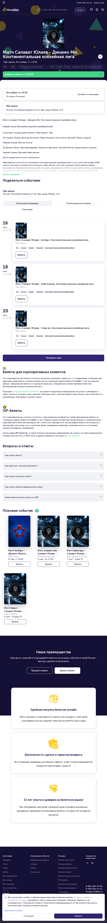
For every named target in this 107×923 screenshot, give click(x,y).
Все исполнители (10, 888)
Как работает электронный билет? (21, 466)
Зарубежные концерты (40, 860)
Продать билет (39, 670)
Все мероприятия (10, 876)
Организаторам (64, 872)
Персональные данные (67, 888)
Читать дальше (11, 174)
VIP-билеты (62, 880)
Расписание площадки (27, 203)
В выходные (35, 872)
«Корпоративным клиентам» (26, 391)
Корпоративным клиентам (69, 876)
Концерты (7, 860)
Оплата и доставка (66, 860)
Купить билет (67, 670)
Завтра (33, 868)
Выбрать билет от (19, 74)
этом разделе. (73, 436)
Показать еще (53, 357)
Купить (21, 255)
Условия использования (67, 884)
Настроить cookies (13, 910)
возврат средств (62, 765)
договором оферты (52, 762)
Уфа (102, 3)
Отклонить (29, 916)
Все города (7, 880)
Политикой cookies (32, 903)
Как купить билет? (13, 455)
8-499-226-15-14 (94, 889)
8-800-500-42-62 (84, 3)
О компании (63, 892)
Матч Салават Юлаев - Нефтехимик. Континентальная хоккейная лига (55, 284)
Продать (80, 10)
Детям (5, 872)
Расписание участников (79, 203)
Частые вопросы (65, 864)
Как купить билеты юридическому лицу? (24, 487)
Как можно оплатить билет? (18, 476)
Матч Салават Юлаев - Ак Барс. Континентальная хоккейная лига (52, 240)
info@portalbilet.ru (94, 891)
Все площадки (8, 884)
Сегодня (34, 864)
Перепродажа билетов (67, 868)
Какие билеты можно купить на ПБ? (22, 497)
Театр (5, 868)
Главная (96, 3)
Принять (78, 916)
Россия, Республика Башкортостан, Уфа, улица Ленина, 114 (34, 108)
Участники (27, 209)
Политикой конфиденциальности (59, 903)
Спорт (5, 864)
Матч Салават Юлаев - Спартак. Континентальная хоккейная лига (52, 328)
